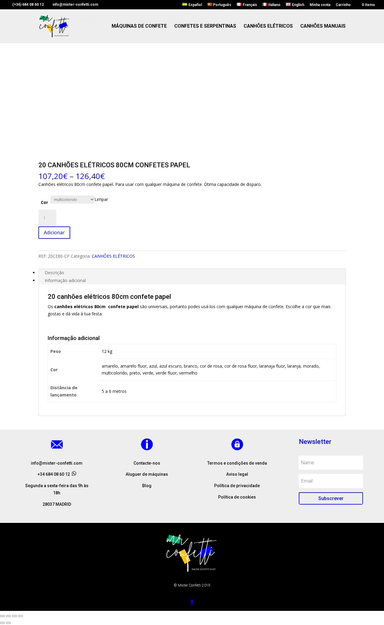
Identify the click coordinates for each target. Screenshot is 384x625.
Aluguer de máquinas (147, 474)
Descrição (54, 272)
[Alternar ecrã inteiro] (14, 616)
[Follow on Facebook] (135, 496)
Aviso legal (237, 474)
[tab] (192, 273)
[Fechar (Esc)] (2, 616)
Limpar (101, 199)
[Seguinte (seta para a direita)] (8, 623)
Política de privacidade (237, 485)
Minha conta (320, 5)
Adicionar (54, 232)
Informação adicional (65, 280)
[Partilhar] (8, 616)
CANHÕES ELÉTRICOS (268, 26)
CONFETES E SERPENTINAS (205, 26)
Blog (147, 485)
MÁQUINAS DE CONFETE (139, 26)
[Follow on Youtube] (159, 496)
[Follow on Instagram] (147, 496)
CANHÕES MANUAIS (323, 26)
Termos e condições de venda (237, 463)
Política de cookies (237, 497)
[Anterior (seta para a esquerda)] (2, 623)
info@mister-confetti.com (56, 463)
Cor (44, 202)
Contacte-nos (147, 463)
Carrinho (343, 5)
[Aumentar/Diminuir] (20, 616)
